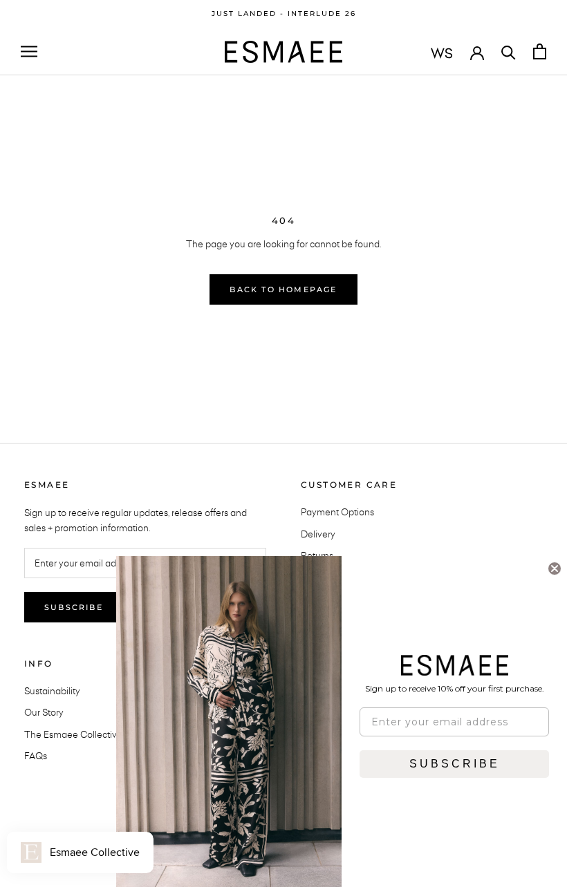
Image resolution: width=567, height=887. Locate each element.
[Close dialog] (554, 568)
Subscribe (73, 607)
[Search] (508, 51)
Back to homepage (283, 289)
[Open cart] (539, 51)
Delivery (318, 534)
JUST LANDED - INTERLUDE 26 (284, 13)
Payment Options (337, 512)
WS (442, 53)
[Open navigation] (29, 51)
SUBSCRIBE (454, 764)
